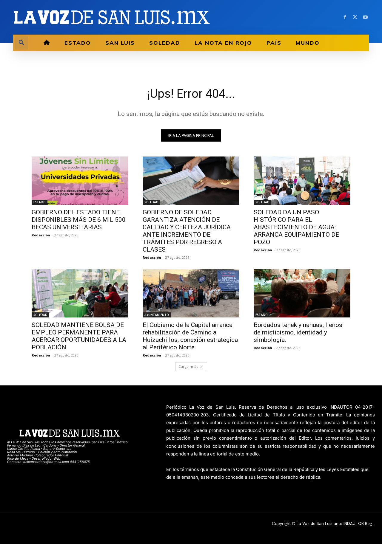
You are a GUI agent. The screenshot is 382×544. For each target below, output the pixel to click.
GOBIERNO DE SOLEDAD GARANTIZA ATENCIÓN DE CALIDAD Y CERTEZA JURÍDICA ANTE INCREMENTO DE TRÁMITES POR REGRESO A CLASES (187, 231)
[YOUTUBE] (365, 17)
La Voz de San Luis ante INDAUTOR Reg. (335, 523)
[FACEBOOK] (345, 17)
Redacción (41, 235)
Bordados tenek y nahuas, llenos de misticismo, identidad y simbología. (298, 332)
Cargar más (188, 366)
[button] (21, 42)
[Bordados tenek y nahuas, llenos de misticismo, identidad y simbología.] (302, 293)
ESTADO (39, 202)
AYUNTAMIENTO (156, 315)
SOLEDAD (151, 202)
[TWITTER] (355, 17)
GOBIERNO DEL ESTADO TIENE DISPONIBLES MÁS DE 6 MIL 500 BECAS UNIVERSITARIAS (79, 220)
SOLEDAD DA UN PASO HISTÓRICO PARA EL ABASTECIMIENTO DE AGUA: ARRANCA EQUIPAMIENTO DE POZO (296, 227)
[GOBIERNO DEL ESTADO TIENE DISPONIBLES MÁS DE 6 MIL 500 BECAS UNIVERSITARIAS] (80, 180)
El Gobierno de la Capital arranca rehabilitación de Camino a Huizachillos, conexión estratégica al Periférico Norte (190, 336)
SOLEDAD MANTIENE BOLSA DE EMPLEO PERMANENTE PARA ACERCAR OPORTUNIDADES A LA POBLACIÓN (79, 336)
